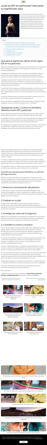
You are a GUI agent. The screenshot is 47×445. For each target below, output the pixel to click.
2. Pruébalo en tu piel (10, 51)
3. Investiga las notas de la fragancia (14, 53)
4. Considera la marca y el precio (13, 55)
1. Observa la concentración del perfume (14, 49)
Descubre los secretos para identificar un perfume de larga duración (23, 47)
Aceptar (23, 442)
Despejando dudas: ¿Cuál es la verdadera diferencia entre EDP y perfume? (23, 45)
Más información (39, 438)
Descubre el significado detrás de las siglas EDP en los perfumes (20, 43)
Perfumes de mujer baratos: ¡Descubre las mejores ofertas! (35, 279)
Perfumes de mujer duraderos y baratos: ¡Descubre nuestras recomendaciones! (11, 279)
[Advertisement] (23, 139)
